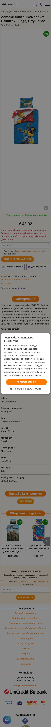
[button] (25, 388)
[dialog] (25, 363)
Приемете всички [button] (26, 382)
